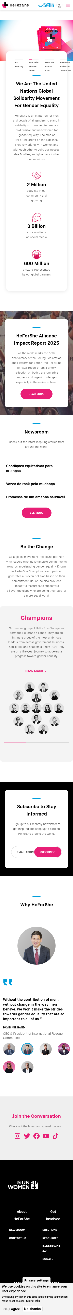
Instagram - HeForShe (17, 1122)
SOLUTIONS (36, 744)
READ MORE (36, 394)
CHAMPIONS (15, 744)
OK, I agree (11, 1309)
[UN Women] (46, 5)
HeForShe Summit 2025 (49, 60)
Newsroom (17, 1216)
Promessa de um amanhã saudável (35, 497)
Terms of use (49, 1269)
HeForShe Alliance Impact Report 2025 (34, 60)
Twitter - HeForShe (27, 1122)
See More (36, 513)
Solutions (49, 1216)
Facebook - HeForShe (36, 1122)
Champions (36, 618)
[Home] (15, 5)
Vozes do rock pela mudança (30, 484)
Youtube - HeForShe (46, 1122)
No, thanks (32, 1309)
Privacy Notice (25, 1269)
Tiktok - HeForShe (55, 1122)
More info (33, 1301)
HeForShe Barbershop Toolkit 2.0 (65, 60)
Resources (50, 1224)
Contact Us (17, 1224)
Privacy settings (36, 1280)
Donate (47, 1245)
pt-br (59, 5)
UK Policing (19, 60)
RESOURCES (58, 744)
